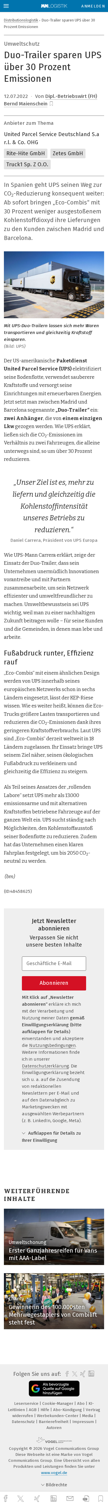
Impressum (83, 1421)
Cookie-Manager (58, 1403)
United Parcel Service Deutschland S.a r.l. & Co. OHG (51, 138)
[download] (85, 1498)
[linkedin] (54, 1499)
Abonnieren (54, 983)
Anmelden (93, 6)
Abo (81, 1403)
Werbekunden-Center (58, 1415)
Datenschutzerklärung (45, 1066)
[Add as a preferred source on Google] (54, 1388)
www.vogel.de (54, 1472)
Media (88, 1415)
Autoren (54, 1427)
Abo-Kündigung (68, 1409)
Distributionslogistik (21, 20)
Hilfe (45, 1409)
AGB (33, 1409)
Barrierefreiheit (54, 1421)
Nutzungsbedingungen (52, 1045)
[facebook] (6, 1498)
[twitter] (21, 1499)
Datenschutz (24, 1421)
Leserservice (27, 1403)
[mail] (71, 1498)
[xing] (38, 1498)
